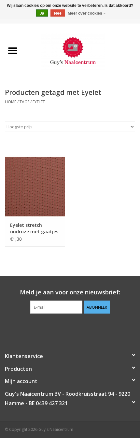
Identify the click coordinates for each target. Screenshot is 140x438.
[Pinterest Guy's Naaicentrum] (70, 327)
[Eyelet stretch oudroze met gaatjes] (35, 186)
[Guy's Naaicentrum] (83, 51)
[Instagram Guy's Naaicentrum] (82, 327)
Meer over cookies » (86, 13)
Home (10, 102)
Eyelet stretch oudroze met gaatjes (34, 228)
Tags (24, 102)
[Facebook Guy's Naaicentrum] (58, 327)
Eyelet (39, 102)
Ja (42, 13)
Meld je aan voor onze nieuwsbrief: (70, 292)
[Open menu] (12, 50)
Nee (58, 13)
